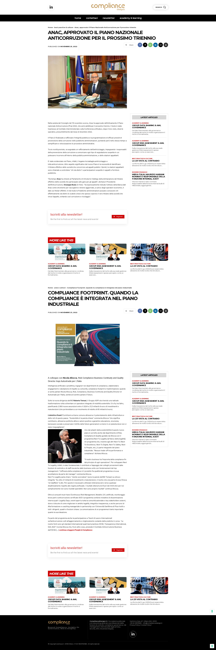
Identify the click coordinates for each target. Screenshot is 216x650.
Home (50, 27)
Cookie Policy (146, 625)
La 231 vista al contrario (146, 161)
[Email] (160, 45)
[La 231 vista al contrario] (149, 252)
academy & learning (140, 123)
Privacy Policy (135, 625)
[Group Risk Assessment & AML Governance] (108, 252)
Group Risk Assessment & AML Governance (148, 144)
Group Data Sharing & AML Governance (146, 126)
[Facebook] (140, 45)
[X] (145, 45)
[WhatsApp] (150, 45)
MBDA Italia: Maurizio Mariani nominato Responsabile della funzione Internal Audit (148, 176)
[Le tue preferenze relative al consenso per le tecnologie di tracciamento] (212, 646)
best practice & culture (63, 27)
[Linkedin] (51, 7)
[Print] (166, 45)
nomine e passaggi (139, 172)
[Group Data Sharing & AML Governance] (67, 252)
